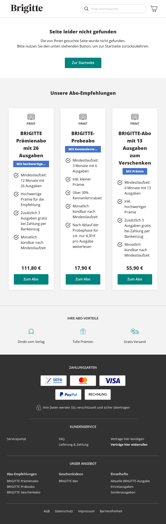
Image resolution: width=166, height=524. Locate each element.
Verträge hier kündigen (127, 439)
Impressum (86, 511)
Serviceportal (16, 439)
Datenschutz (64, 511)
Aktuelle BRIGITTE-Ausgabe (130, 481)
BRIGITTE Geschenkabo (23, 492)
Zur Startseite (83, 62)
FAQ (62, 439)
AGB (47, 511)
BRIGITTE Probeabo (21, 487)
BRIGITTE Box (68, 481)
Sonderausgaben (123, 492)
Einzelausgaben (122, 487)
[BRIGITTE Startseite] (26, 8)
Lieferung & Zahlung (73, 444)
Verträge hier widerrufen (129, 444)
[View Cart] (153, 8)
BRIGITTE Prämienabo (22, 481)
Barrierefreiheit (111, 511)
